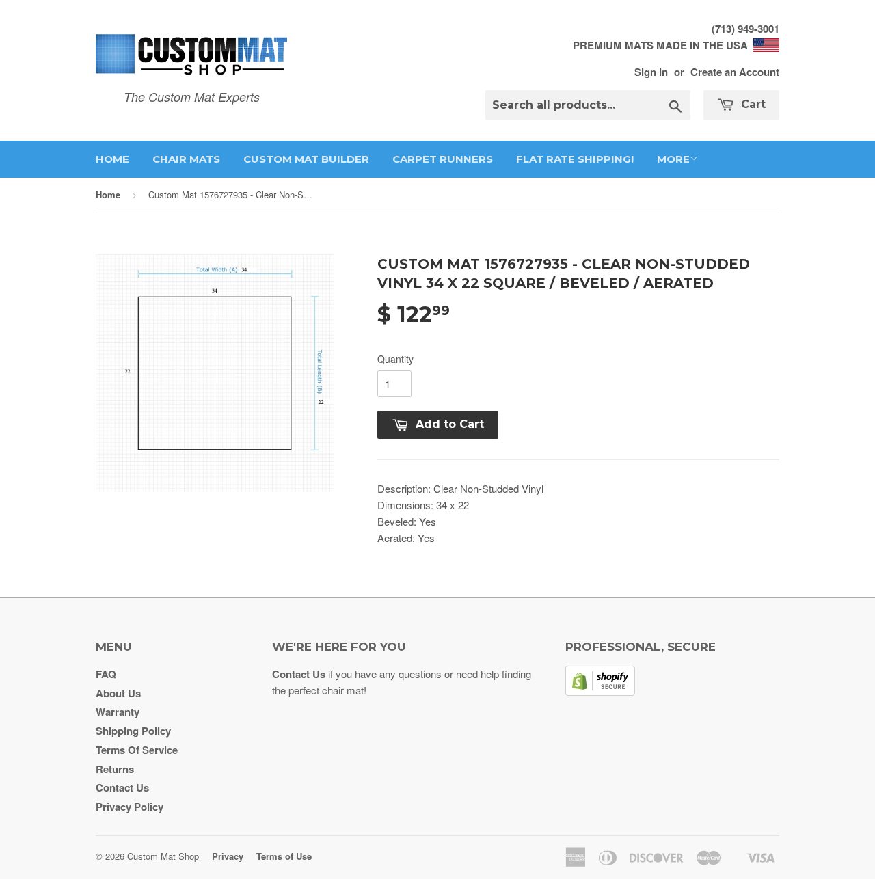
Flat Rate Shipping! (575, 158)
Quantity (395, 359)
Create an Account (734, 71)
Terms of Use (284, 856)
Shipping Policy (133, 730)
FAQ (106, 673)
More (673, 158)
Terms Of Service (137, 749)
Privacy (227, 856)
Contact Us (122, 787)
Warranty (117, 711)
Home (112, 158)
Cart (752, 104)
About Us (118, 693)
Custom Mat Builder (306, 158)
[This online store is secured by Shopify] (600, 691)
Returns (115, 768)
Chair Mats (186, 158)
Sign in (651, 71)
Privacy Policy (129, 806)
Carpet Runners (442, 158)
